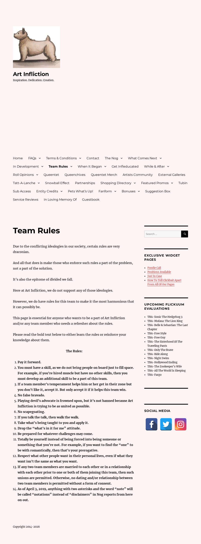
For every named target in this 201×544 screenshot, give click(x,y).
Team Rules (58, 166)
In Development (26, 166)
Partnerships (85, 183)
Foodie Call (154, 268)
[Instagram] (180, 424)
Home (18, 158)
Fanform (105, 191)
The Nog (111, 158)
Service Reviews (25, 199)
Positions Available (159, 272)
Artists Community (138, 175)
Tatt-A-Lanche (24, 183)
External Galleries (171, 175)
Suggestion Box (157, 191)
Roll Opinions (23, 175)
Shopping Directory (115, 183)
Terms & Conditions (61, 158)
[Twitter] (166, 424)
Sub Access (22, 191)
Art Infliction (31, 74)
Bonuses (128, 191)
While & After (154, 166)
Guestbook (91, 199)
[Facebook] (151, 424)
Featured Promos (155, 183)
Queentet (51, 175)
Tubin (182, 183)
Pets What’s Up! (80, 191)
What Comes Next (142, 158)
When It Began (90, 166)
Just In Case (154, 276)
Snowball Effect (57, 183)
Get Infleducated (125, 166)
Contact (93, 158)
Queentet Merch (104, 175)
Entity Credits (47, 191)
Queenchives (75, 175)
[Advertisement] (101, 122)
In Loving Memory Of (60, 199)
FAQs (32, 158)
